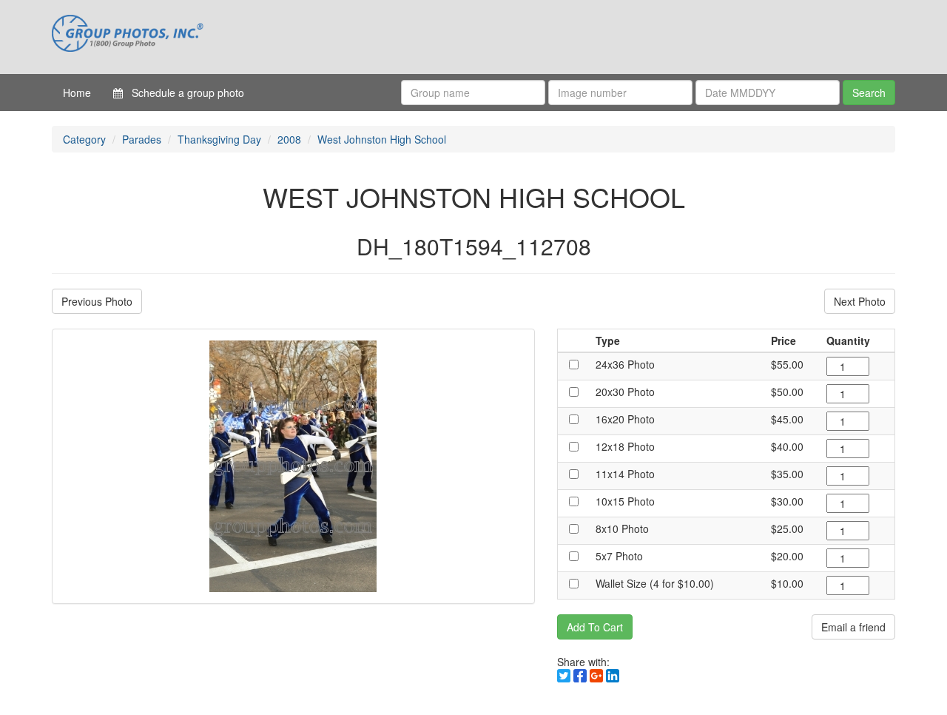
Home (77, 92)
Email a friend (853, 627)
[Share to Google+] (596, 675)
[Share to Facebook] (580, 675)
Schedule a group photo (183, 92)
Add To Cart (595, 627)
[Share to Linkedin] (612, 675)
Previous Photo (96, 301)
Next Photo (860, 301)
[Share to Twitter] (563, 675)
